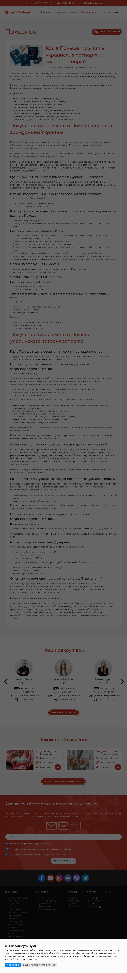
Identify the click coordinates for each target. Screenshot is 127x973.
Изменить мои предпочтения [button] (39, 965)
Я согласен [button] (13, 965)
